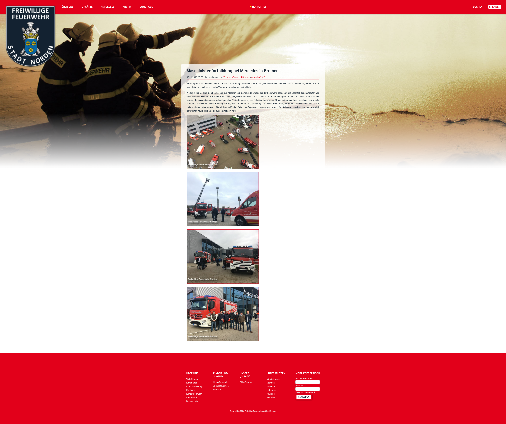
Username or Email (304, 378)
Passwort (300, 385)
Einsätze (87, 7)
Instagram (271, 390)
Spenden (494, 7)
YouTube (270, 394)
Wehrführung (192, 379)
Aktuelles (107, 7)
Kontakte (190, 390)
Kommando (191, 383)
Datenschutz (192, 401)
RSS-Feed (270, 397)
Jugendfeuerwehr (221, 386)
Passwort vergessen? (305, 392)
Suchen (478, 7)
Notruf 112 (259, 7)
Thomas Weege (230, 77)
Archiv (127, 7)
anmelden (303, 397)
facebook (270, 386)
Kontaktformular (194, 394)
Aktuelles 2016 (258, 77)
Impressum (191, 397)
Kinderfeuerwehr (220, 382)
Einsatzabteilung (194, 386)
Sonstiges (146, 7)
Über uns (67, 7)
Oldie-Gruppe (246, 382)
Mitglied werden (273, 379)
